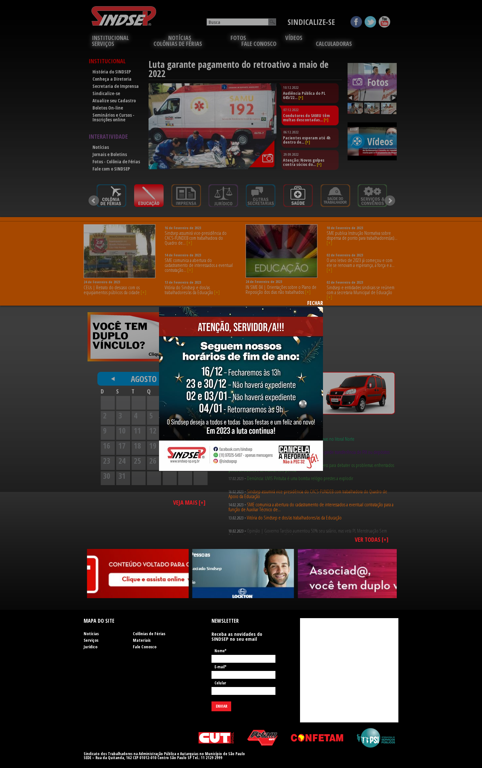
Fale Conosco (144, 647)
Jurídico (90, 647)
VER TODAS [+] (372, 539)
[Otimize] (138, 573)
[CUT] (216, 737)
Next (390, 200)
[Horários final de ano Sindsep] (241, 389)
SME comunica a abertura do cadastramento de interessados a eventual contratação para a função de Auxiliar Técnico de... (311, 493)
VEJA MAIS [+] (189, 502)
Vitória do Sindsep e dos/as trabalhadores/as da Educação (294, 504)
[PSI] (376, 738)
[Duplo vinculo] (243, 573)
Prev (94, 200)
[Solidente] (348, 573)
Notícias (91, 634)
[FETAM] (262, 737)
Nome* (220, 651)
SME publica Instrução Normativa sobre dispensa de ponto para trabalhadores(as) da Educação (307, 533)
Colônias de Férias (149, 634)
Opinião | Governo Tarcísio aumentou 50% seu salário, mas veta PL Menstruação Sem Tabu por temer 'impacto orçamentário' (308, 520)
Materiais (142, 640)
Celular (220, 683)
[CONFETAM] (317, 737)
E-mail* (220, 667)
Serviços (91, 640)
